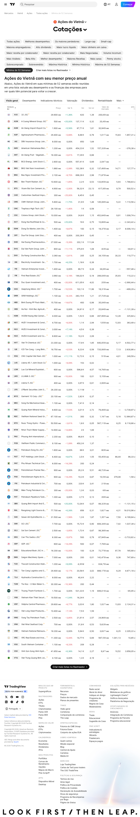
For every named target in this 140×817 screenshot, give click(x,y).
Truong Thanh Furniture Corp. (33, 591)
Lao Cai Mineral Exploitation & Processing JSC (33, 369)
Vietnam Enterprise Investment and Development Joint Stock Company (33, 269)
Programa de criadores (95, 699)
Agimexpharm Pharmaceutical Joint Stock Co (33, 135)
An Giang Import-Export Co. (33, 128)
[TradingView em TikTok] (17, 702)
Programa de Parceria (120, 718)
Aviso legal (65, 782)
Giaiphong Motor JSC (30, 289)
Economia (43, 741)
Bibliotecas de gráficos (120, 692)
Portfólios (43, 758)
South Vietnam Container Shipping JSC (33, 644)
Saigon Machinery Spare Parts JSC (33, 557)
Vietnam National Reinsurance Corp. (33, 631)
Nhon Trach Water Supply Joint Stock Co (33, 430)
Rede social (94, 689)
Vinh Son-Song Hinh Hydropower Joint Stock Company (33, 651)
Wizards (93, 735)
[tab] (13, 41)
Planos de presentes (69, 700)
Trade (91, 715)
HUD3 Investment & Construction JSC (33, 329)
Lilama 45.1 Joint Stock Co (33, 363)
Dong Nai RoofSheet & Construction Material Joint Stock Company (33, 222)
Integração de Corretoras (121, 715)
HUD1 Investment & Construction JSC (33, 322)
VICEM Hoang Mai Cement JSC (33, 316)
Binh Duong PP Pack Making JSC (33, 302)
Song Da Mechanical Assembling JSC (33, 403)
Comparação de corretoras (72, 715)
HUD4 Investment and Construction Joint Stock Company (33, 336)
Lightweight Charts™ (119, 695)
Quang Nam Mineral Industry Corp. (33, 409)
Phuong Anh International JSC (33, 436)
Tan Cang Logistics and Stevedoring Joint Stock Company (33, 570)
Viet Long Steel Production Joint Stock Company (33, 611)
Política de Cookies (68, 788)
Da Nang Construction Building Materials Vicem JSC (33, 255)
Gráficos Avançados (119, 698)
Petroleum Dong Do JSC (32, 450)
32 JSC (24, 114)
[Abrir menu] (5, 4)
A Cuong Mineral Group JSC (33, 121)
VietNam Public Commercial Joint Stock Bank (33, 443)
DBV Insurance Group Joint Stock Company (33, 141)
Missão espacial (67, 744)
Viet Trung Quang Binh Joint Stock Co (33, 658)
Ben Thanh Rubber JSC (31, 182)
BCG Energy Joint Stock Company (33, 161)
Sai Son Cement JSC (30, 530)
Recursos (64, 691)
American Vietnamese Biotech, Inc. (33, 148)
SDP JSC (25, 544)
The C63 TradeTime (69, 770)
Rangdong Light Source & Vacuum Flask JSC (33, 510)
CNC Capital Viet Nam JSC (33, 356)
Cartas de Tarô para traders (72, 767)
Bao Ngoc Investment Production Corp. (33, 175)
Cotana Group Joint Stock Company (33, 215)
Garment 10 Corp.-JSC (31, 396)
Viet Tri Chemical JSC (30, 342)
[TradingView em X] (6, 697)
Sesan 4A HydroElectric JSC (33, 517)
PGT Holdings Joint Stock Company (33, 456)
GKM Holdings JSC (29, 296)
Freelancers (94, 738)
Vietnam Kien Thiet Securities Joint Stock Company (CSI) (33, 597)
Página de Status (68, 802)
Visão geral (65, 709)
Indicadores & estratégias (95, 730)
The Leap (64, 718)
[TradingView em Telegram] (12, 702)
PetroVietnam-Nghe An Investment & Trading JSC (33, 477)
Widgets (114, 689)
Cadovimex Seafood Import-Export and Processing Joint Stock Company (33, 195)
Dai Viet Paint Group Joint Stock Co (33, 249)
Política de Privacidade (70, 785)
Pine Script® (44, 773)
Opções (42, 767)
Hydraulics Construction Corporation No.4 (33, 577)
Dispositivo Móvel (46, 781)
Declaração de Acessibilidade (73, 791)
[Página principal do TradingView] (12, 4)
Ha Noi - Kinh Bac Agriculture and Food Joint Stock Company (33, 309)
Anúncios (114, 712)
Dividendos (44, 747)
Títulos (41, 706)
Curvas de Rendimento (44, 762)
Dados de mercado (68, 697)
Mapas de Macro (46, 770)
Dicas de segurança (69, 794)
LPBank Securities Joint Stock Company (33, 389)
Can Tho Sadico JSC (30, 537)
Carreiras (64, 753)
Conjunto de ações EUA (70, 732)
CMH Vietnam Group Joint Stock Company (33, 202)
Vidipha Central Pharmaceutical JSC (33, 604)
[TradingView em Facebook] (12, 697)
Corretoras (65, 712)
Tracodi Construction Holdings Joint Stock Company (33, 564)
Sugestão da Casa (97, 721)
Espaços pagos (96, 741)
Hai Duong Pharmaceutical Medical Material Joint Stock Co (33, 242)
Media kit (64, 756)
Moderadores (95, 706)
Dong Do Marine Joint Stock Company (33, 228)
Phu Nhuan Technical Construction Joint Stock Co (33, 463)
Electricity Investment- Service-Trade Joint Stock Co (33, 262)
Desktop (42, 784)
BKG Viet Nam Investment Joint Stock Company (33, 168)
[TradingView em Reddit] (23, 702)
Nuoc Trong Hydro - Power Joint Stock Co (33, 423)
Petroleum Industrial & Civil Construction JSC (33, 483)
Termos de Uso (67, 779)
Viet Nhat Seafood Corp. (32, 624)
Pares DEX (43, 715)
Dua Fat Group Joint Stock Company (33, 235)
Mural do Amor (95, 692)
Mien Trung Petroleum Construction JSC (33, 490)
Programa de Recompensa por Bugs (72, 798)
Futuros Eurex (66, 729)
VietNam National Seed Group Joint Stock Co (33, 416)
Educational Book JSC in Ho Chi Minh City (33, 550)
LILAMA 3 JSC (27, 376)
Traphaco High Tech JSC (32, 208)
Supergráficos (45, 691)
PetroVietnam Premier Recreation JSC (33, 470)
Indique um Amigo (97, 695)
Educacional (94, 718)
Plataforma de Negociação (122, 701)
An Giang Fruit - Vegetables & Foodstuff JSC (33, 155)
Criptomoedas (45, 709)
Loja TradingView (68, 764)
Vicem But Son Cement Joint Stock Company (33, 188)
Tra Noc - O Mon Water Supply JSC (33, 584)
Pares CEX (43, 712)
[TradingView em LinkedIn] (6, 702)
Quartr (16, 742)
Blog (62, 747)
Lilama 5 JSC (27, 383)
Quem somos (66, 741)
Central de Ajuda (67, 750)
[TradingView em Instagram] (23, 697)
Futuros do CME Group (70, 726)
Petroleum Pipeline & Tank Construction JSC (33, 497)
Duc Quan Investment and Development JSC (33, 282)
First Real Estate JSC (30, 275)
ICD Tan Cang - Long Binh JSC (33, 349)
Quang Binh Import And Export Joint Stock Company (33, 503)
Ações (41, 700)
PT (109, 4)
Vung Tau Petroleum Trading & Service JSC (33, 617)
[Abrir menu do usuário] (116, 4)
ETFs (41, 703)
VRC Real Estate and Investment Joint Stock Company (33, 637)
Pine (40, 718)
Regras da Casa (96, 703)
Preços (63, 694)
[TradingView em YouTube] (17, 697)
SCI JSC (25, 523)
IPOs (41, 750)
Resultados (43, 744)
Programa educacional (120, 721)
